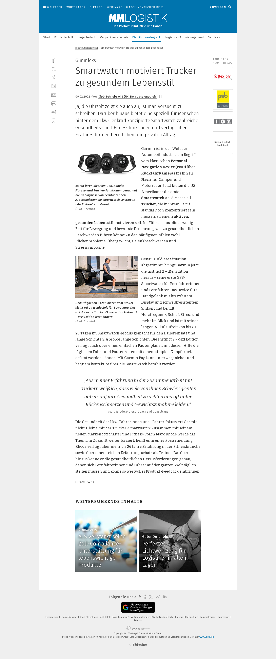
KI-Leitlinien (92, 617)
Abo (82, 617)
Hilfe (109, 617)
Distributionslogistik (146, 37)
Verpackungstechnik (114, 37)
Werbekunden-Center (163, 617)
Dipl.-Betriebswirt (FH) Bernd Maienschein (127, 96)
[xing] (53, 77)
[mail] (53, 94)
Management (194, 37)
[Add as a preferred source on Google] (138, 607)
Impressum (224, 617)
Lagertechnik (87, 37)
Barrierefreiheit (208, 617)
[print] (53, 103)
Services (214, 37)
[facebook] (53, 59)
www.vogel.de (206, 637)
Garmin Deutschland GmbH (222, 144)
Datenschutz (191, 617)
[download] (53, 112)
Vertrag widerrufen (141, 617)
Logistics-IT (173, 37)
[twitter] (53, 68)
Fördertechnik (64, 37)
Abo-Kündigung (121, 617)
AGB (102, 617)
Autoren (138, 620)
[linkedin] (53, 85)
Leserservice (52, 617)
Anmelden (218, 7)
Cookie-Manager (69, 617)
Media (180, 617)
